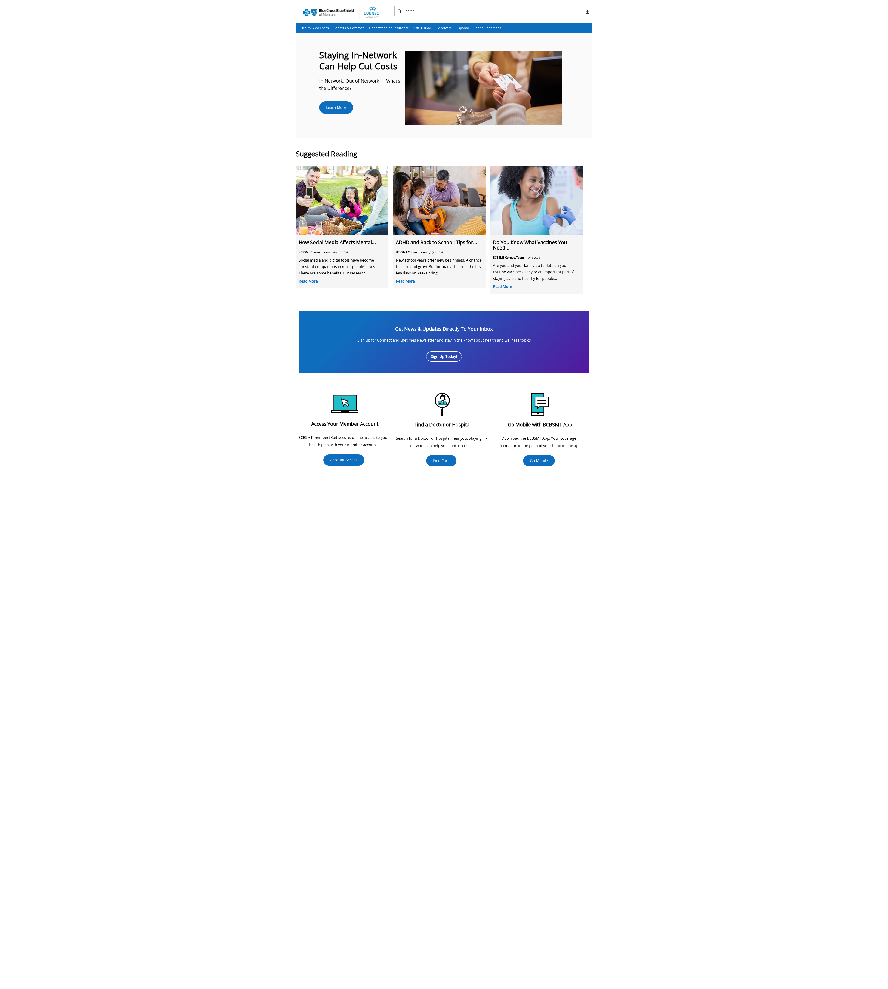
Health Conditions (487, 28)
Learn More (336, 107)
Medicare (444, 28)
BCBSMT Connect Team (314, 252)
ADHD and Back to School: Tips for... (436, 242)
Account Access (343, 459)
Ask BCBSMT (423, 28)
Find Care (441, 460)
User (587, 12)
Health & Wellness (315, 28)
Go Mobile (539, 460)
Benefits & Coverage (348, 28)
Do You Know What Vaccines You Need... (530, 245)
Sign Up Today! (444, 356)
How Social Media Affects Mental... (337, 242)
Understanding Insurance (389, 28)
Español (462, 28)
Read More (308, 281)
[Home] (342, 12)
